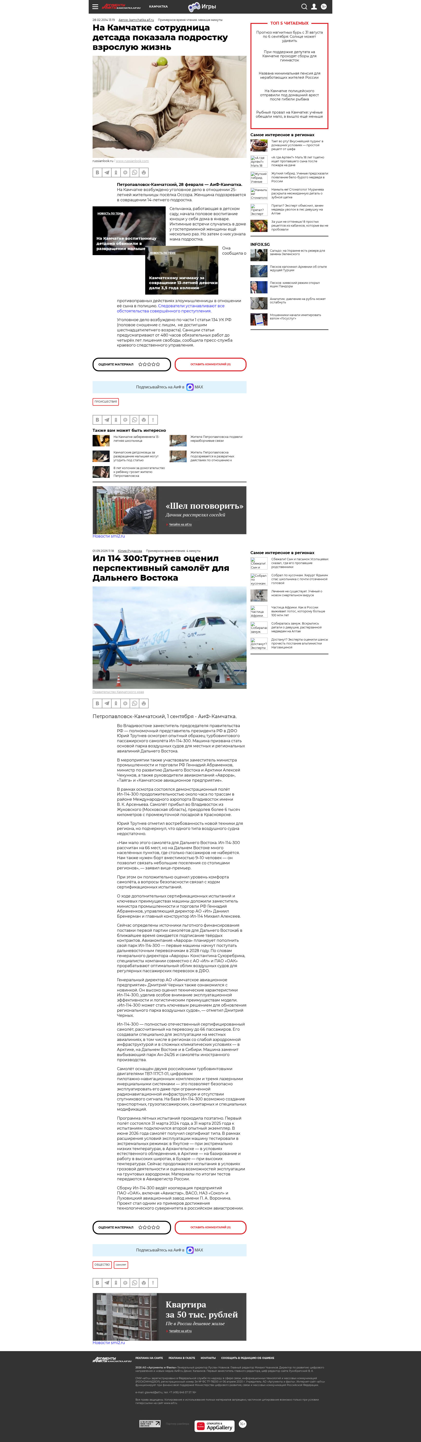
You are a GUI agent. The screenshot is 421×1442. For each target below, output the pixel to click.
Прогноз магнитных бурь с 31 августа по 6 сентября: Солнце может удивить (289, 36)
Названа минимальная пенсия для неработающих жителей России (289, 75)
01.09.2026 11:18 (103, 551)
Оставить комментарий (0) (211, 364)
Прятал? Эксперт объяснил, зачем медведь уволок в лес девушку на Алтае (297, 209)
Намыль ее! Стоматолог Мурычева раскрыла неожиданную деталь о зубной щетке (297, 193)
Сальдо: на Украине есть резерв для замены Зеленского (297, 252)
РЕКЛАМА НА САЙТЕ (149, 1358)
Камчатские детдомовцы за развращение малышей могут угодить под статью (136, 456)
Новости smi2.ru (109, 536)
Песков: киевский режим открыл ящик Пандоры (295, 284)
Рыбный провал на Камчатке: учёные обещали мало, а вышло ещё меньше (289, 114)
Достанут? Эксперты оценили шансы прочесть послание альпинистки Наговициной (299, 643)
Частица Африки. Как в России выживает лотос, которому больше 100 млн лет (298, 611)
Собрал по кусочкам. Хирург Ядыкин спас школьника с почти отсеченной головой (299, 579)
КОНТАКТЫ (208, 1358)
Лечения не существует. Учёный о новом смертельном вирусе (296, 593)
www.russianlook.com (132, 161)
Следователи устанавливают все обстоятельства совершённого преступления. (171, 308)
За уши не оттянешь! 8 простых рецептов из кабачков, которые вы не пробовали (299, 225)
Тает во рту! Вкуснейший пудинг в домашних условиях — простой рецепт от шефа (297, 145)
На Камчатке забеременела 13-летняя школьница (137, 438)
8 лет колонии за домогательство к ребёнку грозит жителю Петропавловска (139, 472)
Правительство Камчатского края (118, 692)
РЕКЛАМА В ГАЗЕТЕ (182, 1358)
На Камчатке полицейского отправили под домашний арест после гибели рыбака (289, 95)
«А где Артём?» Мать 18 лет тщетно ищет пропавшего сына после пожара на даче (297, 161)
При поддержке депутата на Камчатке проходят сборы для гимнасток (289, 56)
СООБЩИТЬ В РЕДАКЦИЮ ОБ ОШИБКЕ (247, 1358)
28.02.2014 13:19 (104, 20)
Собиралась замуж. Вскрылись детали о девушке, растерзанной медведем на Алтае (296, 627)
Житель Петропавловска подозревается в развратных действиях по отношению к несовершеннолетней (212, 458)
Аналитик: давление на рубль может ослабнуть (298, 300)
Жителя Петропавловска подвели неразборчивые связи (216, 438)
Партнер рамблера (177, 1423)
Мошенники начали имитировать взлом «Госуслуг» (295, 316)
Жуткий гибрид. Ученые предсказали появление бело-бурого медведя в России (299, 177)
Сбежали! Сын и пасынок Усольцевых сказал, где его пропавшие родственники (299, 563)
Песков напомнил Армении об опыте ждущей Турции (298, 268)
